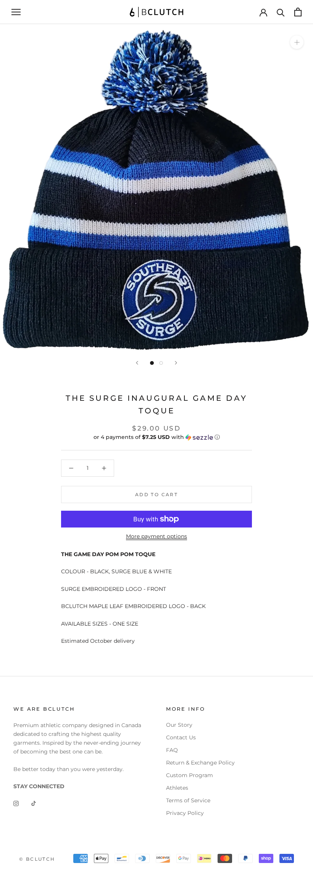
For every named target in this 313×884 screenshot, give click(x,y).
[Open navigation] (16, 12)
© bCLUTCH (37, 859)
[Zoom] (296, 41)
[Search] (281, 12)
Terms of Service (188, 800)
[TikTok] (33, 803)
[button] (156, 437)
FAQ (172, 750)
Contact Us (181, 737)
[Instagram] (16, 803)
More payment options (156, 536)
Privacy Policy (185, 813)
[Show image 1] (152, 363)
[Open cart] (298, 12)
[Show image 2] (161, 363)
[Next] (176, 363)
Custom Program (189, 775)
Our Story (179, 724)
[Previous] (137, 363)
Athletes (177, 787)
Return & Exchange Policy (200, 762)
